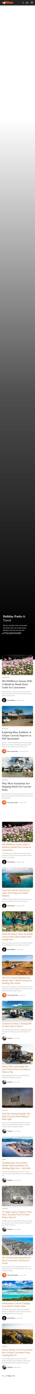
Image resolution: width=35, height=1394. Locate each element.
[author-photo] (4, 700)
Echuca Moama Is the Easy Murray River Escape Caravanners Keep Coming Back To (17, 1352)
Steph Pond (10, 1038)
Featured (4, 1159)
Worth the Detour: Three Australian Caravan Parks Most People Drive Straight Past (17, 937)
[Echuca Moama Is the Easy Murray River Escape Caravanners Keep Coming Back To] (17, 1334)
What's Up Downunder (12, 751)
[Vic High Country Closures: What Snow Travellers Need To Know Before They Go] (17, 1196)
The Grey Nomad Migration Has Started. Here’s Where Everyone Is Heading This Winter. (17, 980)
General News (5, 1110)
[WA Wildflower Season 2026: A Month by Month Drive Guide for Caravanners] (17, 665)
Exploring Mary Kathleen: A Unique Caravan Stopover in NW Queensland (16, 735)
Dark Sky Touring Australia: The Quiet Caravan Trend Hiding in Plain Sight (16, 1116)
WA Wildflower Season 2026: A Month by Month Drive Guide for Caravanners (17, 684)
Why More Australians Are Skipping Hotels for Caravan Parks (16, 786)
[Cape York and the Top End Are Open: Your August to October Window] (17, 878)
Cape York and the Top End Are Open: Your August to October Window (16, 893)
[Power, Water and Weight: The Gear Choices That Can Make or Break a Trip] (17, 1054)
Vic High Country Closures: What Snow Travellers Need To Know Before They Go (17, 1214)
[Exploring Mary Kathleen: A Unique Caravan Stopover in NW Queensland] (17, 716)
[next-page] (7, 1376)
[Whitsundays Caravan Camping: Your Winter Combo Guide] (17, 1291)
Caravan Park (5, 728)
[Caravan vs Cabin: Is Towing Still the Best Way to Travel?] (17, 1011)
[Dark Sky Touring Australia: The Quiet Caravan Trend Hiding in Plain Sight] (17, 1098)
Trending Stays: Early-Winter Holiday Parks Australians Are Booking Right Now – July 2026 (16, 1165)
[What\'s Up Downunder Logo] (9, 2)
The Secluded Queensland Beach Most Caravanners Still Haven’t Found (16, 1260)
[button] (23, 3)
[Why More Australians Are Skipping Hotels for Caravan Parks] (17, 767)
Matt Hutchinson (11, 700)
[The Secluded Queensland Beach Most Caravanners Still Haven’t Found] (17, 1245)
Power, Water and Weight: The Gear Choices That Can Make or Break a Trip (16, 1069)
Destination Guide (6, 677)
